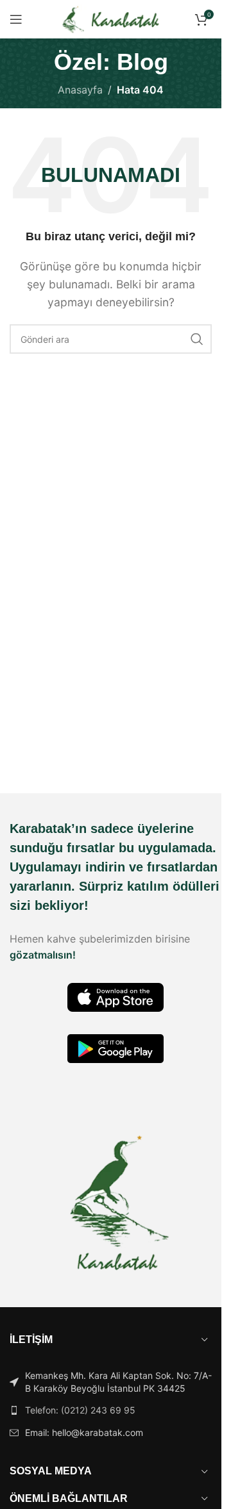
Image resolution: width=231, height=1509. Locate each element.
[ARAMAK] (197, 339)
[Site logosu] (110, 18)
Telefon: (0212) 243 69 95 (80, 1410)
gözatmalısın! (43, 954)
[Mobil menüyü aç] (16, 19)
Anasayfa (80, 89)
